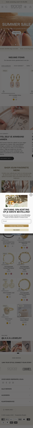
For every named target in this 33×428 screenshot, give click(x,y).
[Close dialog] (31, 195)
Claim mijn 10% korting (16, 226)
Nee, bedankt (16, 230)
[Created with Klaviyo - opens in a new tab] (16, 234)
